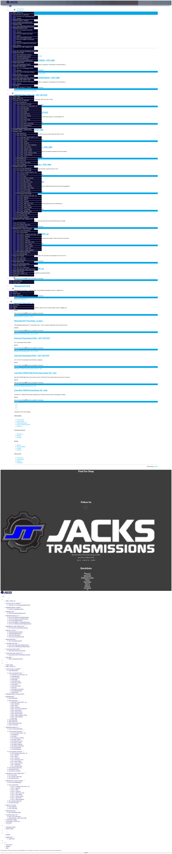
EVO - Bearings (24, 197)
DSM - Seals (23, 141)
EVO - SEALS (24, 199)
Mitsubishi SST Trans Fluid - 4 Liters (28, 321)
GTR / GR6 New (21, 258)
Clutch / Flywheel (21, 164)
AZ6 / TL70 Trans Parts (23, 267)
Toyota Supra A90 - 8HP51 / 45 (21, 80)
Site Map (19, 437)
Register (15, 306)
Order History (20, 459)
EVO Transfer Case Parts (23, 213)
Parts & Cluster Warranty (23, 424)
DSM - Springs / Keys (26, 149)
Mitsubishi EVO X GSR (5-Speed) (22, 228)
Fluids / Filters (16, 96)
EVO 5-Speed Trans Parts (24, 170)
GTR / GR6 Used (21, 260)
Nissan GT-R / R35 (18, 53)
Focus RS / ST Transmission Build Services (19, 605)
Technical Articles (17, 281)
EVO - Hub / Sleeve (25, 205)
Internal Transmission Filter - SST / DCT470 (31, 355)
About (10, 289)
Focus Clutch (23, 127)
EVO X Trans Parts (22, 232)
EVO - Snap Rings (15, 764)
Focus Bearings (24, 108)
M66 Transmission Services (24, 87)
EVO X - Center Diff (25, 248)
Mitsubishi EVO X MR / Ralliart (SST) (15, 626)
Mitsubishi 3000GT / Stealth (20, 20)
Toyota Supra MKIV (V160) (20, 76)
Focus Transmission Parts (23, 104)
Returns (19, 435)
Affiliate (19, 448)
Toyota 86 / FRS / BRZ (19, 66)
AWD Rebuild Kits (21, 133)
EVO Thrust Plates (25, 189)
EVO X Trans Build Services (24, 37)
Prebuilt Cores (13, 90)
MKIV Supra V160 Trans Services (26, 78)
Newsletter (20, 462)
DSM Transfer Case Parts (23, 162)
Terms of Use (20, 419)
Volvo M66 (15, 85)
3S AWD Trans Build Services (24, 22)
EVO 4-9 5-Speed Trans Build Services (19, 617)
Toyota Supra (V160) (18, 271)
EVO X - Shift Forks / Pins (27, 242)
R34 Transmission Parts (23, 263)
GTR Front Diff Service (23, 58)
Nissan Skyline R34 (18, 62)
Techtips (11, 278)
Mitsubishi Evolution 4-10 (19, 28)
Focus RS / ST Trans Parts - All (28, 106)
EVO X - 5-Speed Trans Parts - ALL (29, 234)
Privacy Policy (20, 421)
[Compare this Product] (21, 89)
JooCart (155, 466)
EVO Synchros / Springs (26, 178)
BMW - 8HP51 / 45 (18, 12)
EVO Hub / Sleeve (25, 180)
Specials (19, 450)
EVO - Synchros (24, 201)
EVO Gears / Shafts (25, 184)
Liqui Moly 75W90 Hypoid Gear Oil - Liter (31, 390)
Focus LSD (23, 121)
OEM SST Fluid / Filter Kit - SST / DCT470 (30, 95)
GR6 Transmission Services (24, 54)
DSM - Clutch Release (26, 154)
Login (14, 308)
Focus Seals (23, 112)
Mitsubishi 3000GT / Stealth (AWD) (22, 129)
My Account (20, 458)
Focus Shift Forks (25, 114)
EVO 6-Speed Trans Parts (24, 193)
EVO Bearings (24, 174)
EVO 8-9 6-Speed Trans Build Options (18, 619)
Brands (19, 445)
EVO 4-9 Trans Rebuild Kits (24, 168)
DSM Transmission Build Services (26, 26)
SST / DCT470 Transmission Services (27, 51)
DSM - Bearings (15, 704)
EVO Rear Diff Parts (22, 215)
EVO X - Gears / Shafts (26, 246)
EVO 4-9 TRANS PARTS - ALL (28, 172)
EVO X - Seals (24, 238)
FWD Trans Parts (21, 160)
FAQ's (10, 285)
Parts (10, 94)
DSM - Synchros (24, 143)
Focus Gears (23, 117)
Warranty (19, 426)
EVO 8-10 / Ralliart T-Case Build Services (19, 622)
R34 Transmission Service (24, 64)
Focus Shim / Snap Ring (26, 123)
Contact (11, 298)
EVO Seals (23, 176)
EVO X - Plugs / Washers (27, 250)
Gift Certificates (21, 446)
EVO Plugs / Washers (26, 186)
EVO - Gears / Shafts (26, 207)
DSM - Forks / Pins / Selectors (28, 145)
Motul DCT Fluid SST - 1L (24, 303)
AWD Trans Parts (21, 135)
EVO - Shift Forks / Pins (26, 203)
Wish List (19, 461)
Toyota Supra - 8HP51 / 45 (20, 273)
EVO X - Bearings (25, 236)
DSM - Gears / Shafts (26, 151)
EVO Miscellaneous (16, 749)
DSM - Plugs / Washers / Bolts (28, 152)
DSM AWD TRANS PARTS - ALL (29, 137)
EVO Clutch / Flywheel (23, 217)
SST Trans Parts (21, 223)
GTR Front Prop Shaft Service (25, 60)
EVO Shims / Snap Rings (27, 188)
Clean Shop (20, 295)
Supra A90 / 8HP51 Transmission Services (19, 655)
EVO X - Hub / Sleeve (26, 244)
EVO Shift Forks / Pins (26, 182)
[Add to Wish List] (20, 89)
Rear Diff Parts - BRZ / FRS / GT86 (26, 269)
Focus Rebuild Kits (22, 102)
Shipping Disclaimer (22, 423)
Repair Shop (16, 293)
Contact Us (20, 434)
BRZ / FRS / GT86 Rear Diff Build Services (19, 646)
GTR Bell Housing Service (24, 56)
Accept (86, 852)
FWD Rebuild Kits (21, 158)
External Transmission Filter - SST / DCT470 (32, 338)
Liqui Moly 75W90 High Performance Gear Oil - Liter (35, 373)
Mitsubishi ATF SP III (22, 286)
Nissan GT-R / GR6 (18, 256)
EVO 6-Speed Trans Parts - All (28, 195)
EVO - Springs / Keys (26, 211)
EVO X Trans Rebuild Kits (23, 230)
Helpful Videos (17, 283)
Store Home (16, 304)
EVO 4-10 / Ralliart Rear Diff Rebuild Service (20, 623)
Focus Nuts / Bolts (25, 119)
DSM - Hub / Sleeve (25, 147)
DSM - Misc (23, 156)
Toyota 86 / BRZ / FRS (19, 265)
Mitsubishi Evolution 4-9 (19, 166)
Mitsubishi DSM (17, 24)
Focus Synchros (24, 110)
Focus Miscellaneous (26, 125)
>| (17, 409)
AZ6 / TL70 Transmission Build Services (19, 645)
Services (11, 10)
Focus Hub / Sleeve (25, 115)
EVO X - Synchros (25, 240)
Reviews (15, 292)
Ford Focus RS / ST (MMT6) (20, 14)
